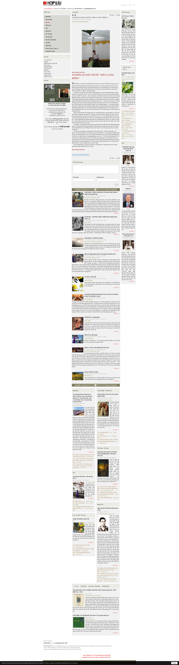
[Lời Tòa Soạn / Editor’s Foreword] (128, 24)
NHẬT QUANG (88, 375)
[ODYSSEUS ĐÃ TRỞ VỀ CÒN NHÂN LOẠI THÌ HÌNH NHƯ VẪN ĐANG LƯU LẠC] (103, 468)
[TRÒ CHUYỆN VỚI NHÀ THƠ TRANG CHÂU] (103, 523)
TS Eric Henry (97, 595)
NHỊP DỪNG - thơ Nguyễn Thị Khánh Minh (127, 120)
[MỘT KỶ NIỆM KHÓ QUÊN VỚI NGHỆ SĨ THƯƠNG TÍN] (77, 258)
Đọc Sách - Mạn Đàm (94, 586)
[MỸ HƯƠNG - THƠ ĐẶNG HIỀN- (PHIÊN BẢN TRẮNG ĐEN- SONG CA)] (77, 224)
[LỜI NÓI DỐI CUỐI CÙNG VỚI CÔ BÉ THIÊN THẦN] (103, 409)
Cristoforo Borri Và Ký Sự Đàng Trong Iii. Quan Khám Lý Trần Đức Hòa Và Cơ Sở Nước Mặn (83, 460)
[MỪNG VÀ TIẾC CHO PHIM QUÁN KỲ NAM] (77, 349)
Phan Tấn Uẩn (79, 554)
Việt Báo (128, 250)
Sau (117, 15)
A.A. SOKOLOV (48, 60)
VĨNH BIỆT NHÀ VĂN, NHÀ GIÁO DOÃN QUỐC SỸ (128, 148)
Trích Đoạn (83, 586)
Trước (113, 15)
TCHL (128, 165)
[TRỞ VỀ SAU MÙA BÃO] (77, 339)
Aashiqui (46, 61)
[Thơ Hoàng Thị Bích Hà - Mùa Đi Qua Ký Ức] (78, 490)
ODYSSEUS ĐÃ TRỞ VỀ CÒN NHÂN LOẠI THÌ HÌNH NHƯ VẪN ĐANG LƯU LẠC (107, 453)
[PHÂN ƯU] (128, 200)
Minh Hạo (113, 457)
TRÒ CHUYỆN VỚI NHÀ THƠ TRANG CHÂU (107, 509)
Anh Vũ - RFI (47, 71)
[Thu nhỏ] (73, 15)
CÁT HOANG (103, 436)
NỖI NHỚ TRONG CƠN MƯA (128, 74)
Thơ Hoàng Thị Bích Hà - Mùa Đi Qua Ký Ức (83, 477)
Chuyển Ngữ (105, 586)
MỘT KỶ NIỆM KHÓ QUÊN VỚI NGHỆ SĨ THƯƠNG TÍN (100, 254)
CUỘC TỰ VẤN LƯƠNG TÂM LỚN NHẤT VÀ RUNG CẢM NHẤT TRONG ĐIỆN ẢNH (107, 488)
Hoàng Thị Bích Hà (88, 338)
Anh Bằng (46, 70)
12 (102, 189)
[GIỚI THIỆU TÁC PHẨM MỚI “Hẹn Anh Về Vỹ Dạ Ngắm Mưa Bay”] (78, 622)
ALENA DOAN (47, 68)
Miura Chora (87, 241)
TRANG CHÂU (112, 513)
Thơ (74, 472)
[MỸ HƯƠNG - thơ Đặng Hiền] (77, 323)
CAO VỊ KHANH (129, 134)
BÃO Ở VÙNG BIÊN (80, 503)
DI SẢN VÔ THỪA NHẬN (106, 497)
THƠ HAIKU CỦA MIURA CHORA (93, 238)
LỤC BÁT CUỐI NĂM (90, 277)
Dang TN (126, 129)
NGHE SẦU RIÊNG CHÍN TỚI (81, 519)
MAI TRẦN (104, 577)
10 (97, 189)
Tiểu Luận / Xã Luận (102, 448)
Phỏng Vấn (100, 504)
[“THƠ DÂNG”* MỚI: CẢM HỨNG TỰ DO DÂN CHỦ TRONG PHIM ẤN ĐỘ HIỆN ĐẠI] (77, 199)
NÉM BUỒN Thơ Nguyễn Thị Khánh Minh (127, 125)
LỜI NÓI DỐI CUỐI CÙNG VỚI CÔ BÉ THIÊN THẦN (107, 395)
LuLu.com (65, 118)
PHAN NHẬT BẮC (79, 547)
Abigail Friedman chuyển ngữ (50, 63)
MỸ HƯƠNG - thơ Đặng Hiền (92, 317)
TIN (123, 143)
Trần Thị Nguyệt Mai (104, 513)
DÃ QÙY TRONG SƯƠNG (91, 372)
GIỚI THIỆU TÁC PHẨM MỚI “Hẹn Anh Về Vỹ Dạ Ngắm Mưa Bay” (91, 615)
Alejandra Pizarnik (48, 66)
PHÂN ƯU (128, 188)
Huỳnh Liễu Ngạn (88, 280)
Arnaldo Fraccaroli (48, 76)
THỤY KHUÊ (78, 462)
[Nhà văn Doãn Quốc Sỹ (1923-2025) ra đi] (128, 244)
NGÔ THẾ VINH (88, 299)
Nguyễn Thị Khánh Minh (130, 122)
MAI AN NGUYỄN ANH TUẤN (80, 21)
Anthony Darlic (47, 75)
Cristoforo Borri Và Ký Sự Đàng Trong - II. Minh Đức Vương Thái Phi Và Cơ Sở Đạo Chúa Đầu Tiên (83, 465)
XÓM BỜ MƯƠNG (104, 432)
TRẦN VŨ (106, 581)
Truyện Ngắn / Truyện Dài (104, 390)
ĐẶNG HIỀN (87, 222)
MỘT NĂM (78, 501)
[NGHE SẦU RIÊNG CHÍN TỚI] (78, 527)
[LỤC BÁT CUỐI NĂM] (77, 284)
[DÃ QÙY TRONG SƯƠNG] (77, 376)
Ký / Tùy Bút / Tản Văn (79, 515)
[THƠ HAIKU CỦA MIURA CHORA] (77, 242)
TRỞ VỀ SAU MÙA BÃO (90, 335)
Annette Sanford (47, 73)
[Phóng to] (75, 15)
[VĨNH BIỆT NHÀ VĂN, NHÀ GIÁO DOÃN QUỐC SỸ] (128, 159)
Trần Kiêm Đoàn (91, 522)
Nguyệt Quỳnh (102, 443)
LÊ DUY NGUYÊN (130, 76)
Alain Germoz (47, 65)
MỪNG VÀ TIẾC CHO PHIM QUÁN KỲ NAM (96, 347)
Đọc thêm (116, 213)
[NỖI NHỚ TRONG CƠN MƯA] (127, 87)
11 (100, 189)
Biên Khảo (75, 390)
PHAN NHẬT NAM (113, 581)
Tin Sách (76, 586)
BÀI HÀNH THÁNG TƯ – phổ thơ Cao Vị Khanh (128, 133)
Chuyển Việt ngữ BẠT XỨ (97, 241)
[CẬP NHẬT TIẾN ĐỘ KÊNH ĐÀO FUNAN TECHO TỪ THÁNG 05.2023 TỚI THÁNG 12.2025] (77, 297)
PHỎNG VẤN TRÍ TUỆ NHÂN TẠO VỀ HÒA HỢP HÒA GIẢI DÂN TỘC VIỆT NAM (107, 570)
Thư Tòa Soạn (125, 12)
